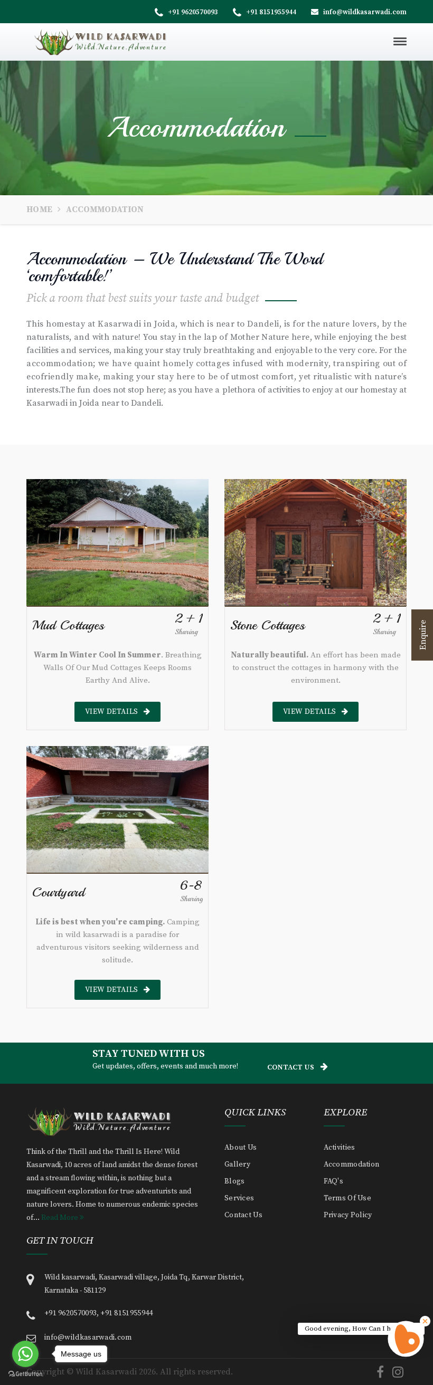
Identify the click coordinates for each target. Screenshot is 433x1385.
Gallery (237, 1164)
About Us (240, 1147)
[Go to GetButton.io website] (25, 1374)
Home (39, 209)
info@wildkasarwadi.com (364, 12)
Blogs (234, 1181)
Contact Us (290, 1067)
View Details (111, 712)
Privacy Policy (348, 1215)
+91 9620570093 (192, 12)
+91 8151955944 (270, 12)
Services (239, 1198)
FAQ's (334, 1181)
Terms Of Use (348, 1198)
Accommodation (352, 1164)
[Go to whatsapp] (25, 1354)
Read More (60, 1217)
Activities (339, 1147)
